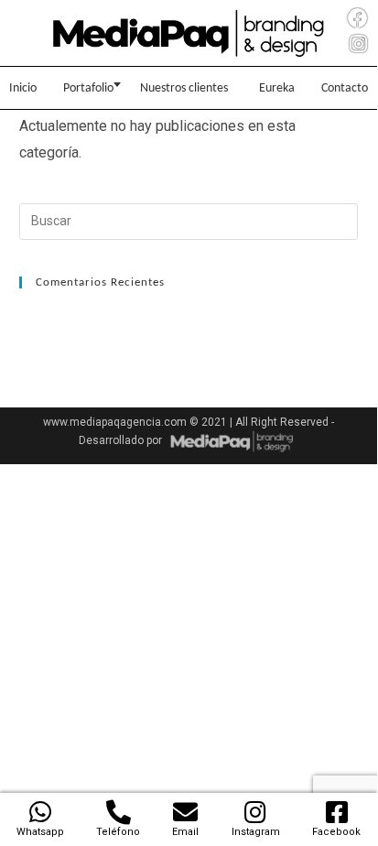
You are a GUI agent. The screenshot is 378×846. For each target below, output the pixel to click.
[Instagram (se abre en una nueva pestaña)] (358, 44)
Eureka (277, 88)
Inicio (23, 88)
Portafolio (88, 88)
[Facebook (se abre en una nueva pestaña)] (357, 18)
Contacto (344, 88)
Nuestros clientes (184, 88)
